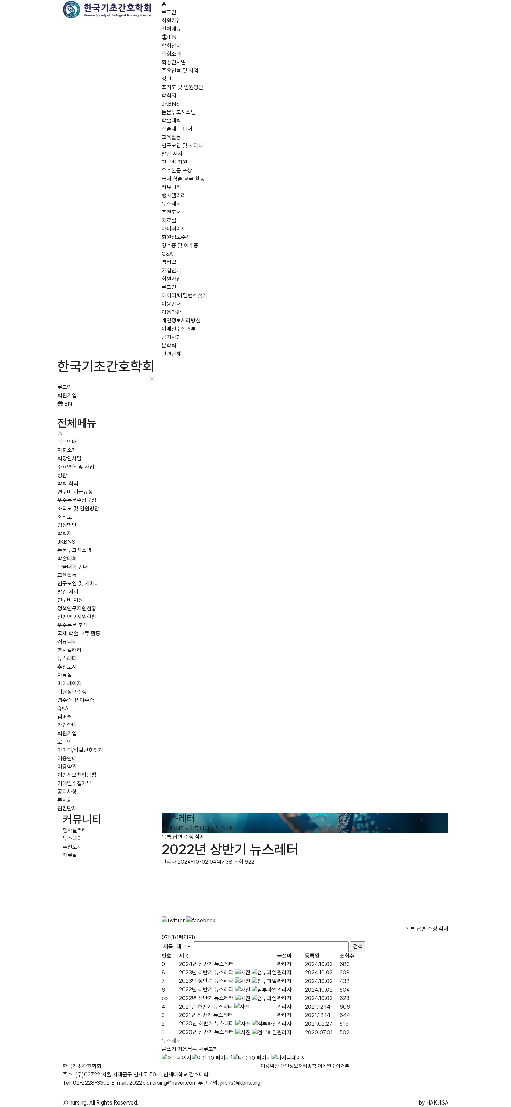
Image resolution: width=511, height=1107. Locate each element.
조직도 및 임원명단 (182, 87)
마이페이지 (174, 229)
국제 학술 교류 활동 (183, 179)
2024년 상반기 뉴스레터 (206, 964)
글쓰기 (169, 1049)
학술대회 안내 (177, 129)
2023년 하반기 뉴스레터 (206, 972)
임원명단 (67, 525)
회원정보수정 (176, 237)
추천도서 (171, 212)
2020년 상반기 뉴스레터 (206, 1032)
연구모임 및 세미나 (182, 145)
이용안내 (171, 304)
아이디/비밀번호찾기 (184, 295)
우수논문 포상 (177, 170)
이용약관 (171, 312)
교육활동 (171, 137)
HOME (175, 828)
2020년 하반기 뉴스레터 (206, 1023)
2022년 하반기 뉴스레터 (206, 989)
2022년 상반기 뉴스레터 (206, 998)
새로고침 (208, 1049)
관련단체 (171, 353)
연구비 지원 (174, 162)
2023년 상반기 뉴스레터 (206, 981)
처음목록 (187, 1049)
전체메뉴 (171, 29)
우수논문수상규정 (76, 500)
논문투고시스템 (179, 112)
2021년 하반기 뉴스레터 (206, 1007)
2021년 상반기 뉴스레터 (206, 1015)
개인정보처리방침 (181, 320)
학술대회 (171, 120)
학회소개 (171, 54)
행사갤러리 (174, 195)
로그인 (169, 12)
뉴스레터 (171, 204)
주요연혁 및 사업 (180, 70)
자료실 (169, 220)
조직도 (64, 517)
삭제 (200, 837)
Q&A (167, 254)
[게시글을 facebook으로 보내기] (201, 920)
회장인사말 (174, 62)
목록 (166, 837)
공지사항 (171, 337)
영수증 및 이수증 (180, 245)
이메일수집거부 (179, 329)
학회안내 (171, 45)
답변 (177, 837)
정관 (166, 79)
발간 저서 (172, 154)
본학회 (169, 345)
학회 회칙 (67, 483)
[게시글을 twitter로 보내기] (173, 920)
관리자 (284, 964)
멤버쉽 (169, 262)
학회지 (169, 95)
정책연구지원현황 (76, 608)
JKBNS (171, 104)
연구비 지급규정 (75, 492)
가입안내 (171, 270)
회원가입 (171, 20)
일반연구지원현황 (76, 617)
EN (171, 37)
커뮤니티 (171, 187)
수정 (189, 837)
